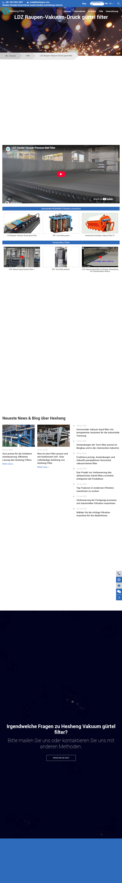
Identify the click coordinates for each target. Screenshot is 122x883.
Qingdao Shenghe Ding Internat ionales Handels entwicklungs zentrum (32, 5)
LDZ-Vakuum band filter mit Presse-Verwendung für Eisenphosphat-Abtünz (100, 270)
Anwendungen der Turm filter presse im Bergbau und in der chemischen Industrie (97, 446)
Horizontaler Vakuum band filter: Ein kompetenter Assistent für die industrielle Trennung (97, 432)
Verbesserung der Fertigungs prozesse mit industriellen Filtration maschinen (96, 502)
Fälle (101, 11)
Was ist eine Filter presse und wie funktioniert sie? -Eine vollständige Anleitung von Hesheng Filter (52, 458)
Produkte (92, 11)
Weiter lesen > (8, 464)
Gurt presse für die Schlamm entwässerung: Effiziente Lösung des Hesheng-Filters (17, 456)
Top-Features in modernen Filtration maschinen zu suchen (95, 489)
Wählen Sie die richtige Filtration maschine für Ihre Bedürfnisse (93, 514)
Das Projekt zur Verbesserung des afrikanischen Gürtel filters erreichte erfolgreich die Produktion (95, 475)
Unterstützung (112, 11)
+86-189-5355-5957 (12, 2)
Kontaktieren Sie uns (97, 3)
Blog (84, 3)
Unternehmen (79, 11)
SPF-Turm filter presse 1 (61, 269)
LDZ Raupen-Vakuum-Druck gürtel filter (56, 56)
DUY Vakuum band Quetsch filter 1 (22, 269)
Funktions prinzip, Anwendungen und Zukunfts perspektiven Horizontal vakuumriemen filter (95, 460)
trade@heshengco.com (38, 2)
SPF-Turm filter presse (61, 235)
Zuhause (67, 11)
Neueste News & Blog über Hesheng (34, 418)
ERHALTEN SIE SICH (61, 758)
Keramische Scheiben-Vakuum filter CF (100, 235)
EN (110, 3)
